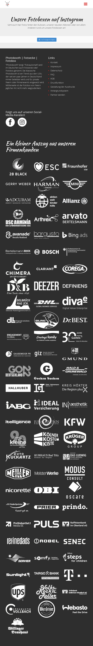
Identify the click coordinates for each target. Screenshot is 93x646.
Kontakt (54, 62)
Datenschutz (56, 70)
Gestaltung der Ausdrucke (62, 86)
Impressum (55, 66)
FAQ (52, 74)
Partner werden (57, 94)
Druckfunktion (57, 82)
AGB (52, 78)
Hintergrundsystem (59, 90)
